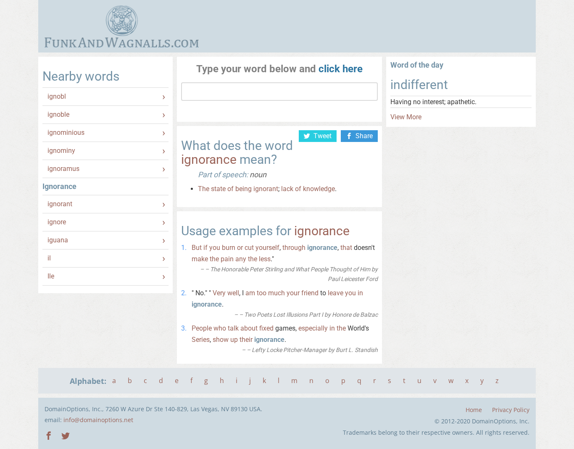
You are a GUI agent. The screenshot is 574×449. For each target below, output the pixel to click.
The (203, 189)
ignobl (56, 96)
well (233, 293)
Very (219, 293)
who (219, 328)
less (265, 259)
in (360, 293)
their (246, 340)
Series (201, 340)
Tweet (322, 136)
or (240, 248)
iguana (57, 240)
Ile (50, 276)
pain (227, 259)
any (240, 259)
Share (364, 136)
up (234, 340)
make (200, 259)
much (276, 293)
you (214, 248)
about (249, 328)
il (49, 258)
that (346, 248)
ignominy (61, 151)
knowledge (319, 189)
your (293, 293)
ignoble (58, 114)
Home (474, 410)
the (214, 259)
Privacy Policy (510, 410)
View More (405, 117)
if (205, 248)
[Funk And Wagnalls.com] (122, 26)
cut (249, 248)
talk (233, 328)
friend (310, 293)
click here (341, 69)
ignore (56, 222)
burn (228, 248)
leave (335, 293)
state (218, 189)
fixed (266, 328)
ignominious (65, 133)
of (230, 189)
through (293, 248)
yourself (267, 248)
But (197, 248)
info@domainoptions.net (98, 420)
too (261, 293)
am (250, 293)
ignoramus (63, 169)
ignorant (59, 204)
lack (287, 189)
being (243, 189)
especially (313, 328)
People (202, 328)
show (221, 340)
